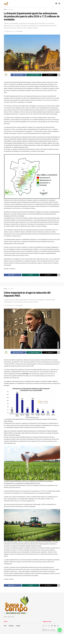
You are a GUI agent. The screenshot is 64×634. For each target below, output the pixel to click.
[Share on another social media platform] (59, 75)
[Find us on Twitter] (46, 626)
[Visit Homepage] (6, 3)
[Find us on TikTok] (57, 626)
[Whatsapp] (60, 630)
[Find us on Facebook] (43, 626)
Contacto (18, 625)
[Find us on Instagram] (49, 626)
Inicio (5, 625)
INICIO (5, 9)
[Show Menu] (56, 3)
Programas (11, 625)
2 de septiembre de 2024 (9, 31)
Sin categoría (10, 9)
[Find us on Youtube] (55, 626)
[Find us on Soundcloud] (51, 626)
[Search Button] (59, 3)
